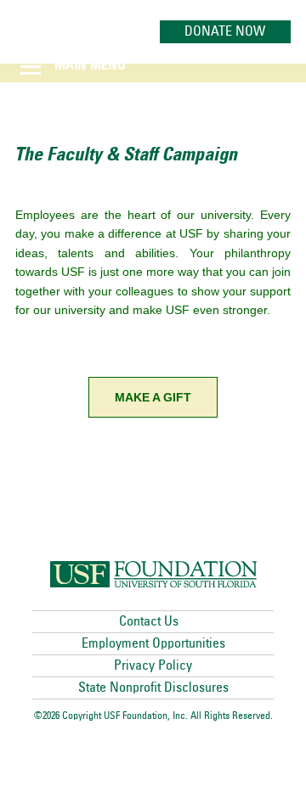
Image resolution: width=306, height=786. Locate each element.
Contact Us (148, 621)
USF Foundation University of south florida (153, 574)
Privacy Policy (153, 665)
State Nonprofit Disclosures (153, 687)
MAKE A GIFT (153, 397)
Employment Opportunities (153, 643)
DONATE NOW (224, 31)
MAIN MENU (90, 66)
